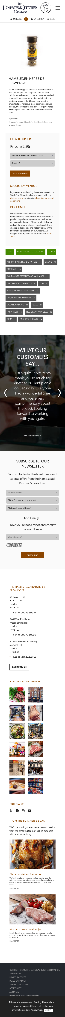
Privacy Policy (37, 1010)
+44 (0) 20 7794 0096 (24, 635)
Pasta (37, 305)
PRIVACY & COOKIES (17, 977)
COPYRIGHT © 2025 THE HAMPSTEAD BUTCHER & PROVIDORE (34, 970)
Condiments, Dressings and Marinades (27, 276)
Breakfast (14, 269)
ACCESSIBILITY (15, 988)
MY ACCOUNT (39, 19)
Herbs (9, 252)
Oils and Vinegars (17, 305)
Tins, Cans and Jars (31, 319)
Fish (43, 283)
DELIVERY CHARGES (17, 981)
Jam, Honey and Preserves (21, 298)
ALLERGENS (14, 992)
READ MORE (14, 889)
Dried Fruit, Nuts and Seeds (21, 283)
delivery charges (17, 198)
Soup (11, 319)
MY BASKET (20, 19)
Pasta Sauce (14, 312)
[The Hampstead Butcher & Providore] (27, 8)
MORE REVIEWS (32, 436)
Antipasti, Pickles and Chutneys (23, 262)
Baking (50, 262)
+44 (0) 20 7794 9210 (24, 613)
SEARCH (53, 19)
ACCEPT (48, 1010)
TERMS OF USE (15, 974)
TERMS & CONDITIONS (18, 985)
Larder (52, 252)
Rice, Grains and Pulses (39, 312)
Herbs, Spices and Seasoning (30, 252)
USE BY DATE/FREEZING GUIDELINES (24, 996)
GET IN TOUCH (19, 667)
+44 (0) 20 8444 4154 (24, 657)
